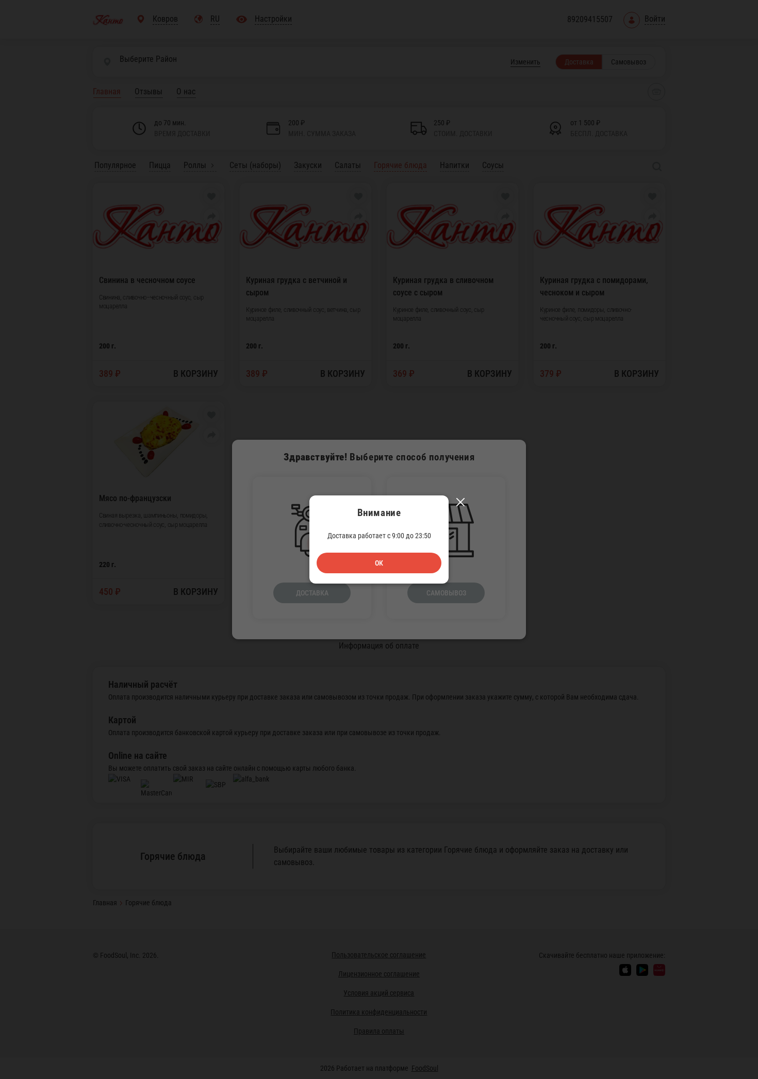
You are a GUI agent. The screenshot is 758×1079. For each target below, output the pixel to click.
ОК (379, 563)
